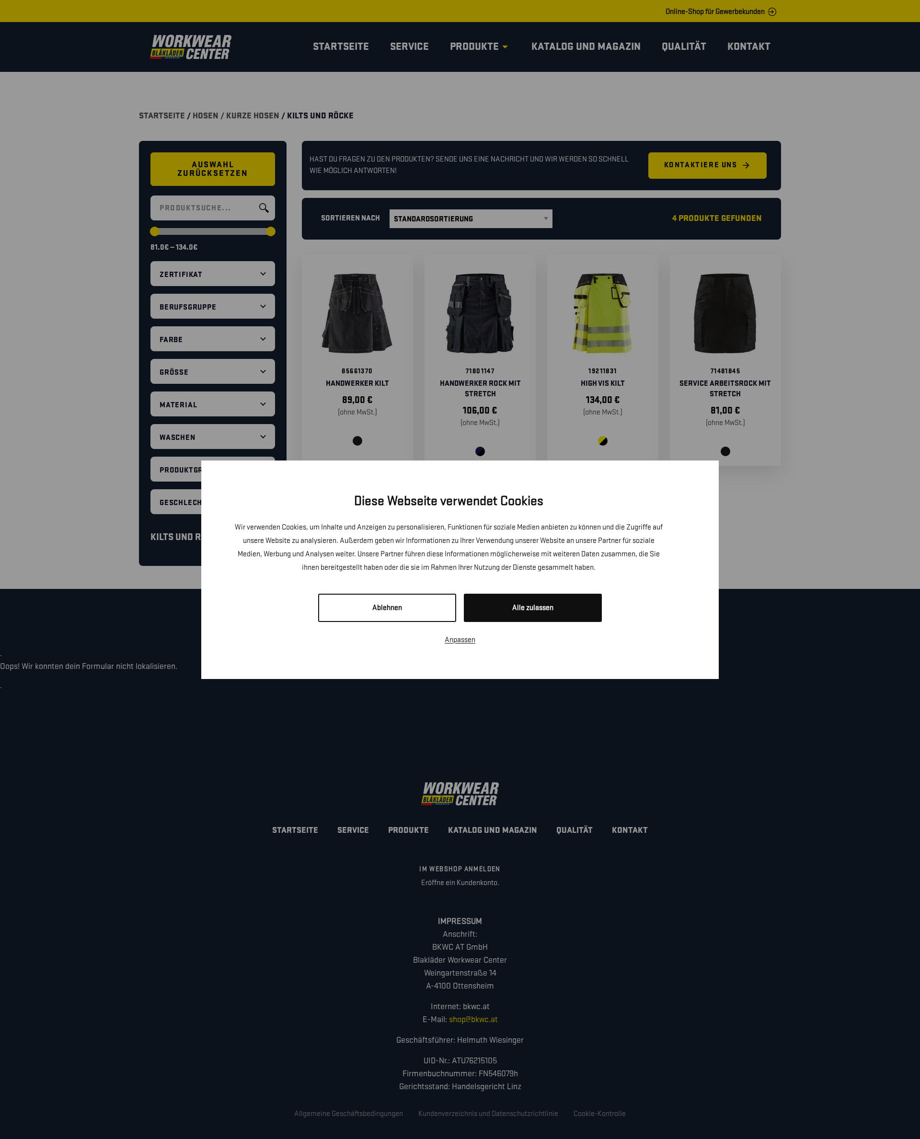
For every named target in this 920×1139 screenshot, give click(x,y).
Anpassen (460, 639)
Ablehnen (387, 607)
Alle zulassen (532, 607)
